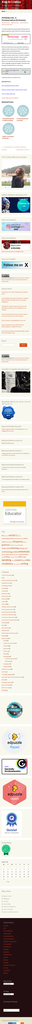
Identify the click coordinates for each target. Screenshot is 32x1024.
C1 (16, 535)
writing (24, 563)
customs (4, 591)
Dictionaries (16, 22)
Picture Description (10, 658)
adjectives (6, 535)
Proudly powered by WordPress (10, 1020)
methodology (7, 552)
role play (16, 557)
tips (24, 560)
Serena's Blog (6, 904)
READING (5, 960)
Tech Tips (5, 968)
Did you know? (5, 596)
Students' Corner (6, 669)
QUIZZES (5, 957)
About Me (5, 925)
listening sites (23, 548)
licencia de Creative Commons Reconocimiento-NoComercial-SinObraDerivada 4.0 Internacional (15, 279)
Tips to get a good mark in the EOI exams (12, 677)
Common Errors (6, 583)
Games (3, 601)
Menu (3, 11)
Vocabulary (6, 664)
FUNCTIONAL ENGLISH (8, 939)
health (16, 545)
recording (12, 557)
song (24, 557)
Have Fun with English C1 (9, 906)
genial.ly (25, 542)
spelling (13, 560)
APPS (4, 928)
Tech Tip (4, 672)
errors (25, 538)
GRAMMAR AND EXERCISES (10, 941)
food (12, 542)
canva (19, 535)
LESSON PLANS (7, 947)
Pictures (5, 651)
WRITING (5, 973)
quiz (3, 557)
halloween (12, 545)
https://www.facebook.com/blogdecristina (13, 251)
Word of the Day (6, 685)
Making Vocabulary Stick (8, 443)
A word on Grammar (7, 575)
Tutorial (3, 680)
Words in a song (6, 687)
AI (8, 536)
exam (4, 542)
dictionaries (25, 22)
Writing (3, 690)
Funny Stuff (4, 599)
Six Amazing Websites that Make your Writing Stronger (16, 479)
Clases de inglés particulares (10, 912)
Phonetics (4, 630)
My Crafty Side (5, 628)
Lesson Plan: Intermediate (8, 617)
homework (20, 545)
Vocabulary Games (6, 682)
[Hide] (23, 1023)
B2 (13, 535)
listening (14, 548)
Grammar (5, 648)
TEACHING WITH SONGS (9, 965)
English (21, 538)
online (3, 24)
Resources (4, 638)
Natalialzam (6, 898)
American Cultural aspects (8, 580)
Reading (4, 636)
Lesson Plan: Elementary (8, 614)
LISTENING (5, 949)
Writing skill (6, 666)
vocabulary (7, 563)
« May (7, 881)
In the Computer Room (7, 609)
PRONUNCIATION (7, 954)
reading (6, 557)
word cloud (15, 564)
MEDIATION (6, 952)
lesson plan (6, 548)
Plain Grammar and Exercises (9, 633)
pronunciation (8, 24)
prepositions (16, 554)
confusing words (7, 538)
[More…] (21, 1023)
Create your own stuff (8, 643)
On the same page (8, 909)
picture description (7, 554)
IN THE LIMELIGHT (7, 944)
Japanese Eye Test (23, 149)
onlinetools (24, 551)
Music (3, 625)
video (27, 560)
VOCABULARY (6, 970)
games (19, 541)
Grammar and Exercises (8, 607)
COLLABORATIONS (8, 931)
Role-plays (7, 661)
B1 (11, 535)
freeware (5, 646)
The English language (7, 674)
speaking (6, 559)
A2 (3, 535)
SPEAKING (5, 962)
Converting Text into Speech (10, 98)
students (18, 560)
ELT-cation (5, 901)
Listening (4, 622)
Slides (5, 654)
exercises (8, 542)
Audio (4, 640)
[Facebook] (10, 1023)
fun (14, 541)
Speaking (5, 656)
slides (20, 557)
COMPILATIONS (7, 933)
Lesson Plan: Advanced (7, 612)
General (4, 604)
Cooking (4, 588)
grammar (6, 545)
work (20, 564)
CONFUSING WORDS (8, 936)
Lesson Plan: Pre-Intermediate (9, 620)
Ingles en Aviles (7, 896)
